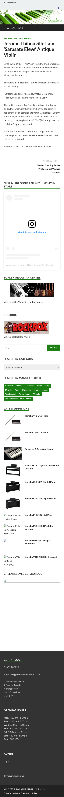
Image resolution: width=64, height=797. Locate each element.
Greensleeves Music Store (33, 788)
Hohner (19, 385)
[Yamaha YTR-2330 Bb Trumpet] (13, 557)
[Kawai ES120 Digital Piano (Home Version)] (13, 465)
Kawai (39, 385)
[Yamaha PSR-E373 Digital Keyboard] (13, 540)
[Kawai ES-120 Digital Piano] (13, 449)
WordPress (20, 793)
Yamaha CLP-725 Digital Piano (40, 498)
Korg (47, 385)
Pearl (17, 390)
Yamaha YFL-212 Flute (36, 415)
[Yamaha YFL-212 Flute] (13, 416)
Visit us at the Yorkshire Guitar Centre (23, 301)
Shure (37, 390)
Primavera (26, 390)
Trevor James (24, 394)
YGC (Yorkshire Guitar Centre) (18, 398)
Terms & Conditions (14, 775)
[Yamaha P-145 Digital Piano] (13, 515)
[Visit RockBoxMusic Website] (26, 333)
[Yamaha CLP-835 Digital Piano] (13, 482)
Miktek (8, 390)
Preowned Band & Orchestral (17, 38)
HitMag (33, 793)
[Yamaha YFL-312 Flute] (13, 432)
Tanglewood (10, 394)
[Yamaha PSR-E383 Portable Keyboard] (13, 526)
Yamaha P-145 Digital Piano (39, 515)
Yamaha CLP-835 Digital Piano (40, 481)
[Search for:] (32, 348)
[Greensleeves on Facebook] (58, 7)
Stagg (45, 390)
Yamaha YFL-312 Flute (36, 432)
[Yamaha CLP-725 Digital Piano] (13, 498)
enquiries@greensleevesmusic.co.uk (22, 674)
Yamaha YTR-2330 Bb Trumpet (41, 556)
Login (6, 761)
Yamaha (36, 394)
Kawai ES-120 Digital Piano (39, 448)
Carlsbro (9, 385)
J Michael (29, 385)
